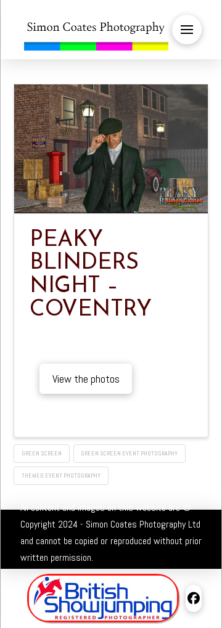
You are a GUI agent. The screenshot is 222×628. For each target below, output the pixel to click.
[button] (187, 29)
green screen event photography (129, 453)
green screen (42, 453)
